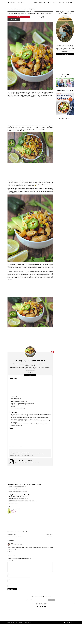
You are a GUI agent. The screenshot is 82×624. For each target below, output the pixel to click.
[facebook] (70, 2)
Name (9, 574)
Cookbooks (42, 2)
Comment (10, 560)
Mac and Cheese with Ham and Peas (17, 486)
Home (9, 9)
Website (9, 584)
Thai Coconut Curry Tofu (21, 502)
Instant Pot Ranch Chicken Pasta (16, 490)
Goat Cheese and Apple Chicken (15, 535)
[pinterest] (71, 2)
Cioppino (49, 535)
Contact (49, 2)
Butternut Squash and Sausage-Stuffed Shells (23, 500)
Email (9, 579)
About (35, 2)
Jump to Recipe (14, 19)
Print (30, 375)
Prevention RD (15, 2)
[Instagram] (60, 124)
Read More (65, 54)
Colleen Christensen (18, 446)
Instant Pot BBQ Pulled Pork (15, 488)
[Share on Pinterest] (26, 532)
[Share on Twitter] (25, 532)
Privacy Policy (27, 622)
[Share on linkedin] (28, 532)
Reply (10, 551)
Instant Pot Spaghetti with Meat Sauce (18, 491)
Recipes (55, 2)
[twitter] (67, 2)
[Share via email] (22, 532)
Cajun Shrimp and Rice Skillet (20, 498)
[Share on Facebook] (23, 532)
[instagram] (68, 2)
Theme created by (69, 622)
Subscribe (61, 2)
